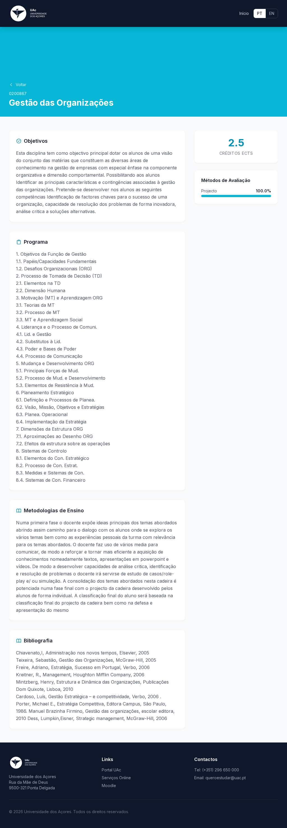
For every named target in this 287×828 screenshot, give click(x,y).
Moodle (109, 785)
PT (259, 13)
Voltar (21, 84)
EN (271, 13)
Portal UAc (111, 769)
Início (244, 13)
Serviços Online (116, 777)
